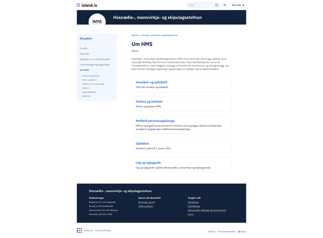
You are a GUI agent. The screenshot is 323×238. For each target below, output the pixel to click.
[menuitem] (97, 48)
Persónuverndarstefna (227, 231)
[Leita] (216, 5)
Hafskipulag (193, 202)
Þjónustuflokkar (103, 230)
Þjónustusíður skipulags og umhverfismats (207, 210)
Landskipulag (194, 206)
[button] (225, 5)
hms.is (191, 214)
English (243, 231)
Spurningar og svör (146, 202)
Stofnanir (211, 231)
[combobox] (203, 5)
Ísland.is (88, 230)
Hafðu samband (145, 206)
